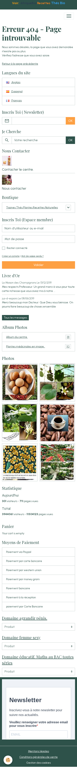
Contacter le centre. (18, 169)
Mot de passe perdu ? (32, 256)
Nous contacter (14, 188)
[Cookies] (8, 760)
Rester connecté (17, 248)
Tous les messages (15, 317)
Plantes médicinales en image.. (37, 346)
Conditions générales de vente (38, 757)
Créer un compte (11, 256)
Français (16, 100)
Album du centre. (37, 337)
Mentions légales (38, 751)
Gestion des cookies (38, 762)
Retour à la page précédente (20, 63)
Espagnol (17, 91)
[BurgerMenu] (69, 16)
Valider (39, 265)
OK (70, 121)
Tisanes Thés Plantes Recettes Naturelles (32, 207)
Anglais (15, 82)
